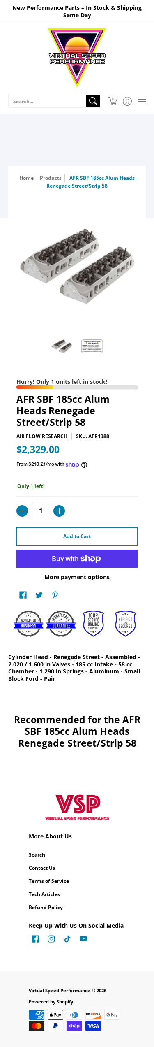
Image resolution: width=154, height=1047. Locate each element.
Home (26, 177)
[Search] (93, 101)
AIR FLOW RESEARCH (41, 436)
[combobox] (48, 101)
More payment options (77, 577)
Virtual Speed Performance (59, 991)
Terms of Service (49, 881)
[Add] (59, 511)
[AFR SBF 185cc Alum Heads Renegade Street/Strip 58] (62, 346)
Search (37, 854)
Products (51, 177)
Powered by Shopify (51, 1002)
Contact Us (42, 867)
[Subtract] (22, 511)
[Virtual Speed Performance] (77, 58)
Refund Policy (46, 907)
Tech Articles (44, 894)
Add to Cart (77, 536)
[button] (113, 101)
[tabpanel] (77, 669)
